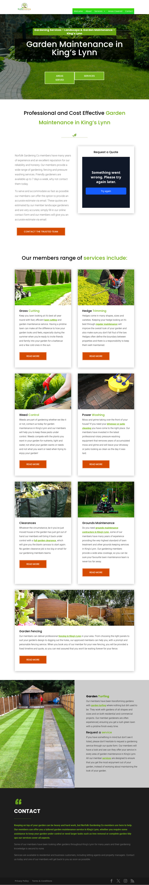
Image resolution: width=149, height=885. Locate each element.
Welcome (78, 11)
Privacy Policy (22, 880)
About (89, 11)
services (106, 758)
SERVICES (89, 76)
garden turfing (98, 705)
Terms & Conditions (42, 880)
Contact (129, 11)
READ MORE (32, 356)
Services (98, 11)
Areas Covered (115, 11)
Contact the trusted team (41, 231)
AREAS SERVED (59, 77)
